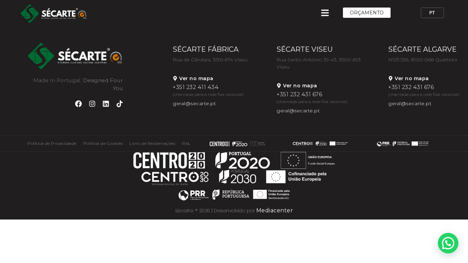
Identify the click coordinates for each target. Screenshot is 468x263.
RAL (186, 143)
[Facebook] (78, 103)
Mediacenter (274, 210)
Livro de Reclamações (152, 143)
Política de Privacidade (51, 143)
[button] (448, 243)
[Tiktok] (119, 103)
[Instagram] (92, 103)
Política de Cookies (103, 143)
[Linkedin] (105, 103)
